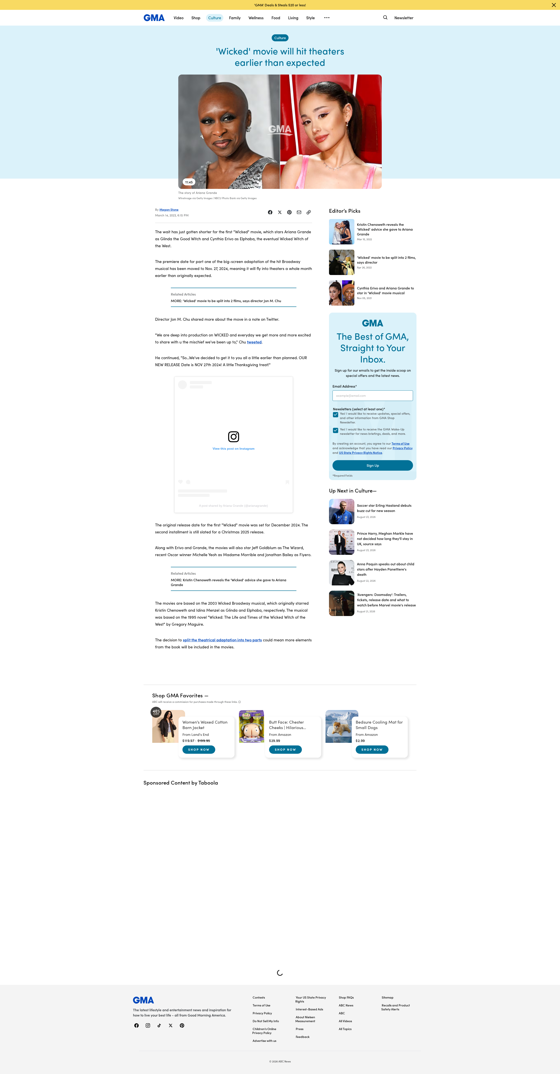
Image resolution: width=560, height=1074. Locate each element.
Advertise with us (264, 1040)
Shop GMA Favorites (177, 695)
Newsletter (403, 17)
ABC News (346, 1005)
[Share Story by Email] (299, 212)
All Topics (345, 1029)
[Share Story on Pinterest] (289, 212)
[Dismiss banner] (553, 5)
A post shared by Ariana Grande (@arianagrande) (233, 505)
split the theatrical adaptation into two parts (222, 639)
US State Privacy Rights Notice (360, 452)
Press (299, 1029)
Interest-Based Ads (309, 1009)
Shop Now (199, 749)
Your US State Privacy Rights (310, 999)
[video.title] (280, 132)
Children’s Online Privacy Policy (264, 1031)
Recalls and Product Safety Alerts (395, 1007)
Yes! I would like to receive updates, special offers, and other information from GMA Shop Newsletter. (375, 417)
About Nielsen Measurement (305, 1019)
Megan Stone (168, 209)
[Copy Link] (308, 212)
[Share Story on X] (279, 212)
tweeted (254, 342)
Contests (259, 997)
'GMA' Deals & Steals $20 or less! (280, 4)
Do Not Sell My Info (266, 1021)
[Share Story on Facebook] (270, 212)
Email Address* (344, 386)
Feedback (303, 1036)
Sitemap (388, 997)
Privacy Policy (403, 448)
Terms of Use (401, 443)
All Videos (345, 1021)
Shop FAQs (346, 997)
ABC (342, 1013)
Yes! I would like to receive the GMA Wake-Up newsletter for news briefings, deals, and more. (373, 431)
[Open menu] (326, 18)
